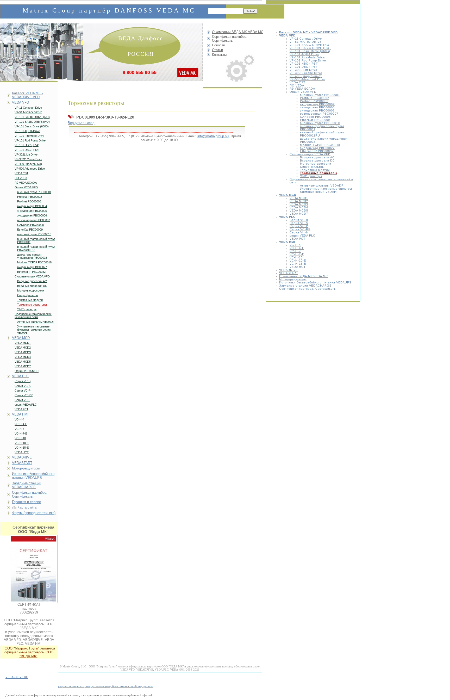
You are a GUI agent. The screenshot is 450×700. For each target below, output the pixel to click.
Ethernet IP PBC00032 (317, 151)
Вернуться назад (81, 123)
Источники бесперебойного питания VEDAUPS (315, 282)
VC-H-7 (295, 251)
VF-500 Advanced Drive (307, 79)
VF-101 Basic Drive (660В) (310, 51)
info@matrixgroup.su (213, 136)
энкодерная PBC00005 (317, 107)
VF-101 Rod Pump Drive (308, 60)
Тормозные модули (315, 169)
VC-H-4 (295, 244)
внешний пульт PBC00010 (320, 123)
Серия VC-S (299, 223)
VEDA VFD (20, 102)
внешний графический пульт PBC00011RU (36, 248)
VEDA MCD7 (299, 213)
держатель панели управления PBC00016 (32, 256)
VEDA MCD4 (299, 207)
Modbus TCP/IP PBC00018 (320, 144)
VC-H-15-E (298, 263)
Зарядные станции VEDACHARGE (305, 285)
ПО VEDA (297, 85)
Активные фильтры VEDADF (321, 185)
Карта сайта (26, 507)
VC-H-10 (296, 257)
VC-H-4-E (297, 248)
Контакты (219, 55)
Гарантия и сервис (26, 502)
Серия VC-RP (300, 229)
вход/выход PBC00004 (317, 104)
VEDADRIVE (288, 269)
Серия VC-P (299, 226)
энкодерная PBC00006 (317, 110)
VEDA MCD (21, 338)
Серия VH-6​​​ (299, 232)
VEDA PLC (20, 376)
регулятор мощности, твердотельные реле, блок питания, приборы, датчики (105, 686)
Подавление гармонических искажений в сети (33, 315)
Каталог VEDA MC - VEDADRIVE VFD (27, 95)
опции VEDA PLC (302, 235)
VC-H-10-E (298, 260)
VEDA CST (297, 82)
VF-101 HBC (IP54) (304, 63)
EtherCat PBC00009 (315, 119)
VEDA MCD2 (299, 201)
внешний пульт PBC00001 (320, 94)
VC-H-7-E (297, 254)
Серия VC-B (299, 219)
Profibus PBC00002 (314, 98)
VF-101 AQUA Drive (304, 54)
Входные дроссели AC (317, 157)
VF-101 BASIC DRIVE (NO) (310, 44)
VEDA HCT (298, 266)
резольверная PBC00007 (319, 113)
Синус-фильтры (312, 166)
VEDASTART (288, 273)
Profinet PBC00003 (314, 101)
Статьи (217, 50)
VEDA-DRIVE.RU (16, 677)
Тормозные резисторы (32, 304)
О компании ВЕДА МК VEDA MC (303, 276)
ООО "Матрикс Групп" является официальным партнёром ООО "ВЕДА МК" (29, 652)
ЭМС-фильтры (311, 176)
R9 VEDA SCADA (302, 88)
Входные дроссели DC (317, 160)
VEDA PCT (297, 238)
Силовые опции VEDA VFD (310, 154)
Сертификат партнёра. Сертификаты (307, 288)
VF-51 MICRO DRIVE (306, 41)
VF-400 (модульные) (306, 76)
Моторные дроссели (315, 163)
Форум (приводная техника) (33, 513)
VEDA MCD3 (299, 204)
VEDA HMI (20, 414)
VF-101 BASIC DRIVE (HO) (310, 47)
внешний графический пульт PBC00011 (36, 240)
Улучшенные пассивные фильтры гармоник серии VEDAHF (326, 190)
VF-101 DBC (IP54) (304, 66)
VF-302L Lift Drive (303, 69)
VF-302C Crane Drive (306, 73)
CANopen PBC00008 (315, 116)
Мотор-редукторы (293, 279)
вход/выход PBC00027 (317, 148)
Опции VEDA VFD (303, 91)
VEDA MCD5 (299, 210)
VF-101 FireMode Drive (307, 57)
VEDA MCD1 (299, 198)
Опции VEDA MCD (27, 371)
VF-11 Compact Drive (306, 38)
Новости (218, 45)
